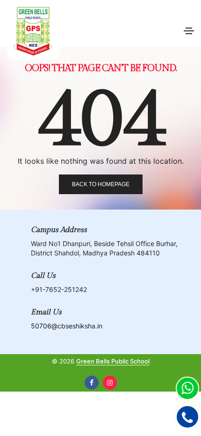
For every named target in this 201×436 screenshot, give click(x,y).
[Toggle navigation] (189, 31)
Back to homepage (100, 184)
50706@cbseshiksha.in (66, 326)
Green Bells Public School (113, 361)
